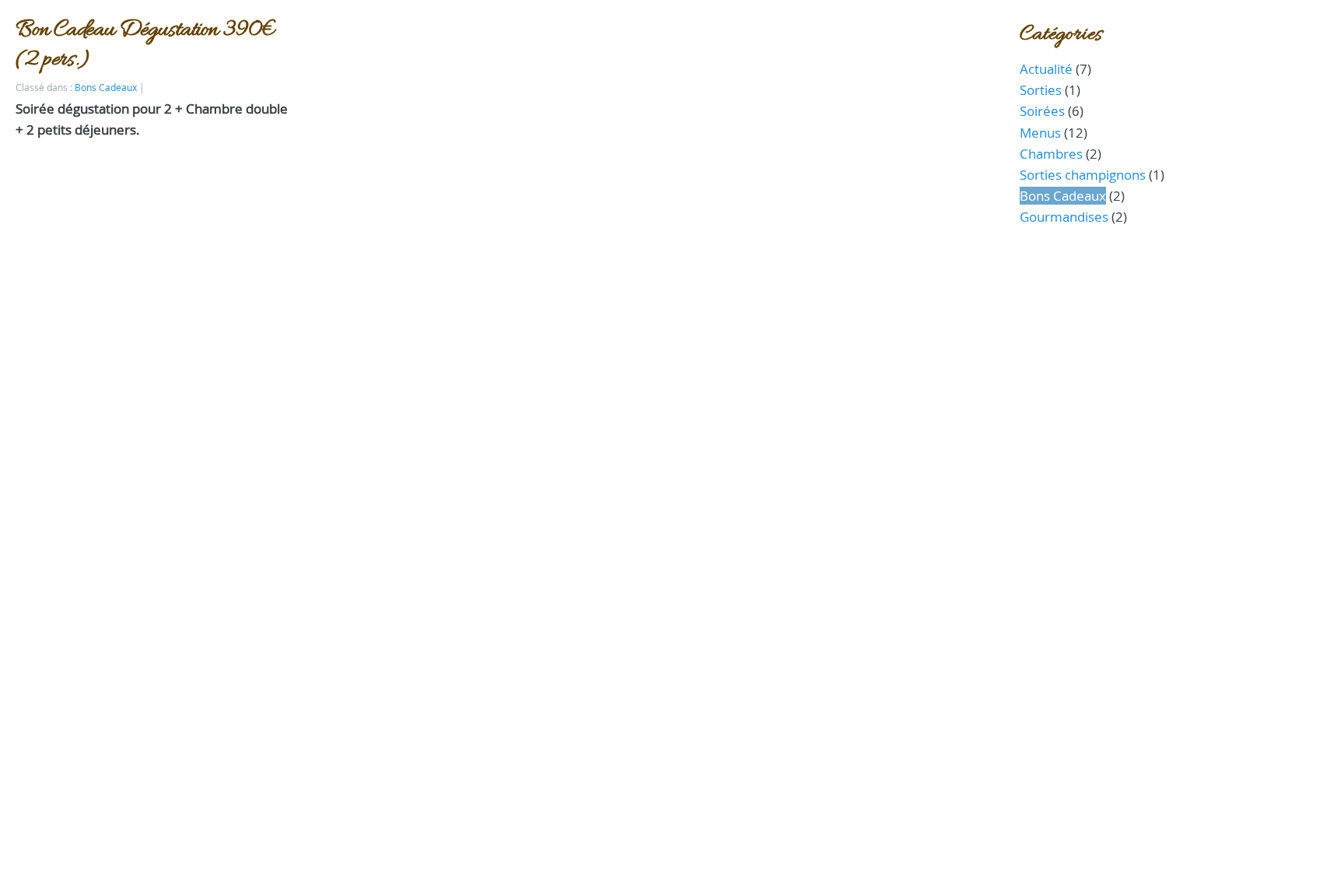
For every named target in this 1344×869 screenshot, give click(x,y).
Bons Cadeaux (106, 87)
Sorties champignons (1083, 175)
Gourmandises (1064, 217)
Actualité (1046, 69)
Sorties (1041, 90)
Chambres (1051, 154)
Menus (1040, 133)
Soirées (1042, 111)
